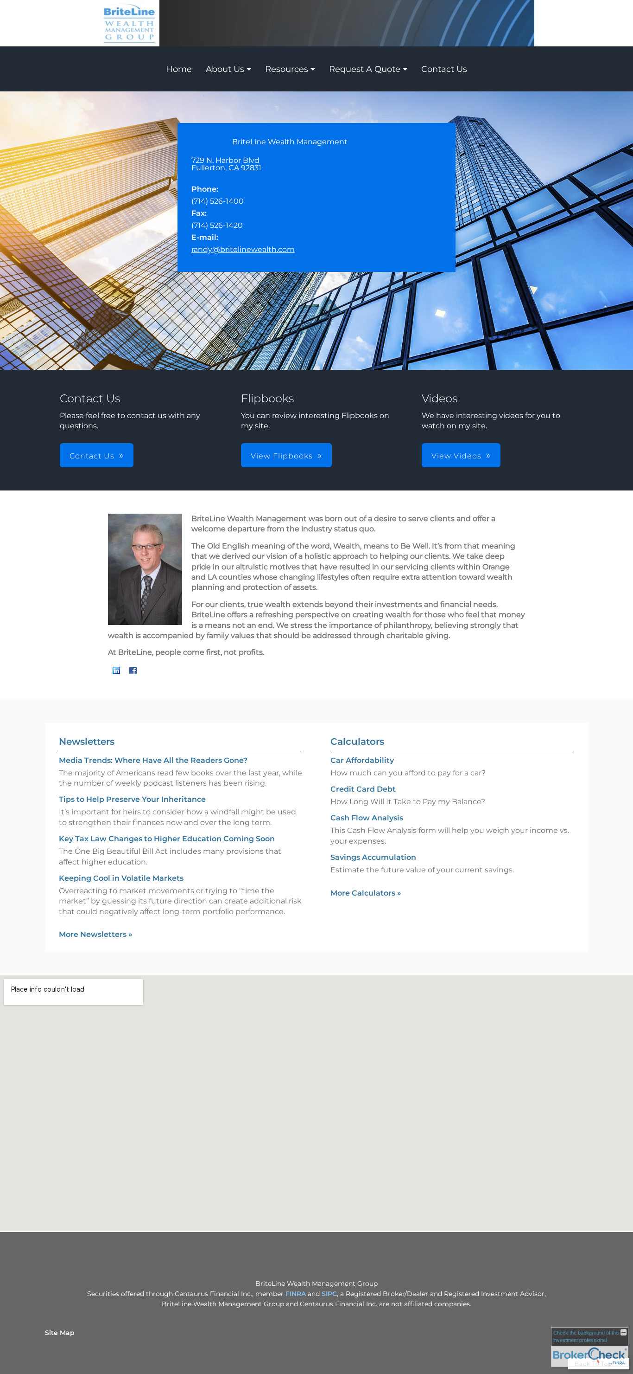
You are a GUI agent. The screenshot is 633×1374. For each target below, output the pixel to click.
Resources (286, 69)
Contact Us (444, 69)
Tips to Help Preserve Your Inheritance (132, 799)
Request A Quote (364, 69)
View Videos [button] (456, 456)
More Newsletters (96, 934)
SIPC (329, 1294)
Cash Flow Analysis (366, 817)
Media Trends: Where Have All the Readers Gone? (153, 760)
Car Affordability (362, 760)
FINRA (296, 1294)
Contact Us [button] (92, 456)
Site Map (60, 1333)
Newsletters (86, 741)
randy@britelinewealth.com (243, 249)
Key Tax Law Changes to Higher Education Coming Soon (167, 838)
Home (179, 69)
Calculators (357, 741)
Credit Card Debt (363, 789)
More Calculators (365, 893)
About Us (225, 69)
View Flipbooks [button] (282, 456)
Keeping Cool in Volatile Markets (121, 878)
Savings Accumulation (373, 857)
